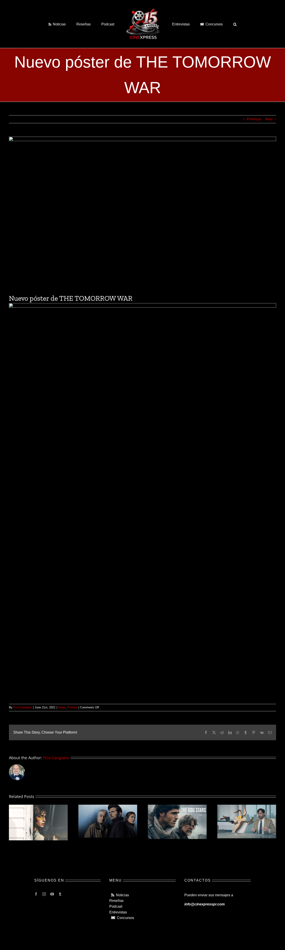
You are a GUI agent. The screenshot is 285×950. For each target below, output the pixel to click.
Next (269, 119)
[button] (216, 24)
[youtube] (52, 894)
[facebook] (36, 894)
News (61, 707)
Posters (72, 707)
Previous (254, 119)
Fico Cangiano (22, 707)
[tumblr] (60, 894)
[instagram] (44, 894)
